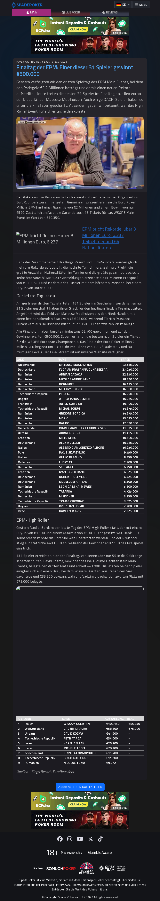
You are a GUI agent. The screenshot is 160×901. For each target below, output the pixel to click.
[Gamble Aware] (100, 852)
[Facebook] (60, 839)
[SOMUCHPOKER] (61, 868)
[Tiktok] (100, 839)
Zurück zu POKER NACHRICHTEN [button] (80, 787)
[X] (90, 839)
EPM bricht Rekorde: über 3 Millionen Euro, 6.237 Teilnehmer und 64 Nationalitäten (109, 238)
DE (124, 4)
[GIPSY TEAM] (112, 868)
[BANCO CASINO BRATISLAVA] (86, 868)
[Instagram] (69, 839)
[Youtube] (80, 839)
